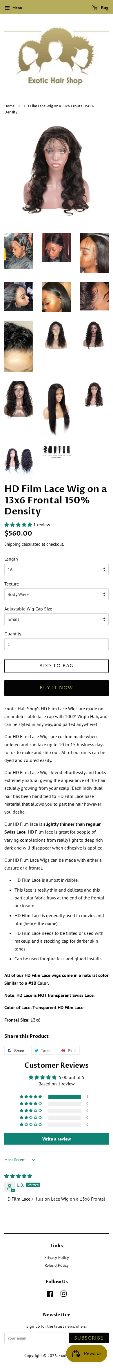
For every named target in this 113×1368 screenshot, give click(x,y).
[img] (18, 1176)
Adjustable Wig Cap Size (28, 609)
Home (9, 106)
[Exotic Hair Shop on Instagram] (63, 1294)
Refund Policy (57, 1265)
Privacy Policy (56, 1257)
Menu (16, 7)
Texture (11, 584)
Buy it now (56, 688)
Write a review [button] (56, 1139)
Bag (104, 8)
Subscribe (89, 1338)
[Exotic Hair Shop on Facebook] (50, 1294)
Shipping (12, 544)
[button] (18, 524)
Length (11, 559)
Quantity (12, 634)
